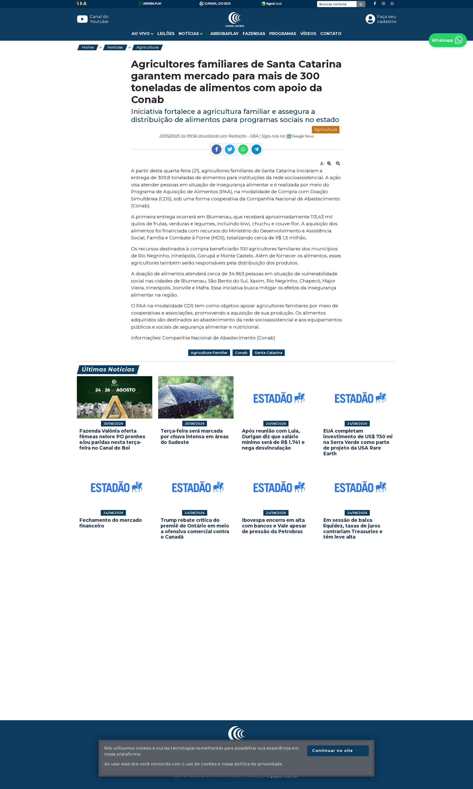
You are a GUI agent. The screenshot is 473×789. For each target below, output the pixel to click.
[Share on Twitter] (230, 149)
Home (88, 47)
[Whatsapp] (392, 3)
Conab (241, 352)
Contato (330, 33)
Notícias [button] (189, 33)
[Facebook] (374, 3)
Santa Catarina (268, 352)
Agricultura (147, 47)
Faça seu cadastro (386, 19)
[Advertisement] (224, 623)
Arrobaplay (224, 33)
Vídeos (308, 33)
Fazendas (254, 33)
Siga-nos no (273, 136)
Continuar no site (332, 750)
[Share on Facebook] (216, 149)
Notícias (115, 47)
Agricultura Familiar (209, 352)
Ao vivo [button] (141, 33)
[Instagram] (383, 3)
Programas (282, 33)
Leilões (166, 33)
